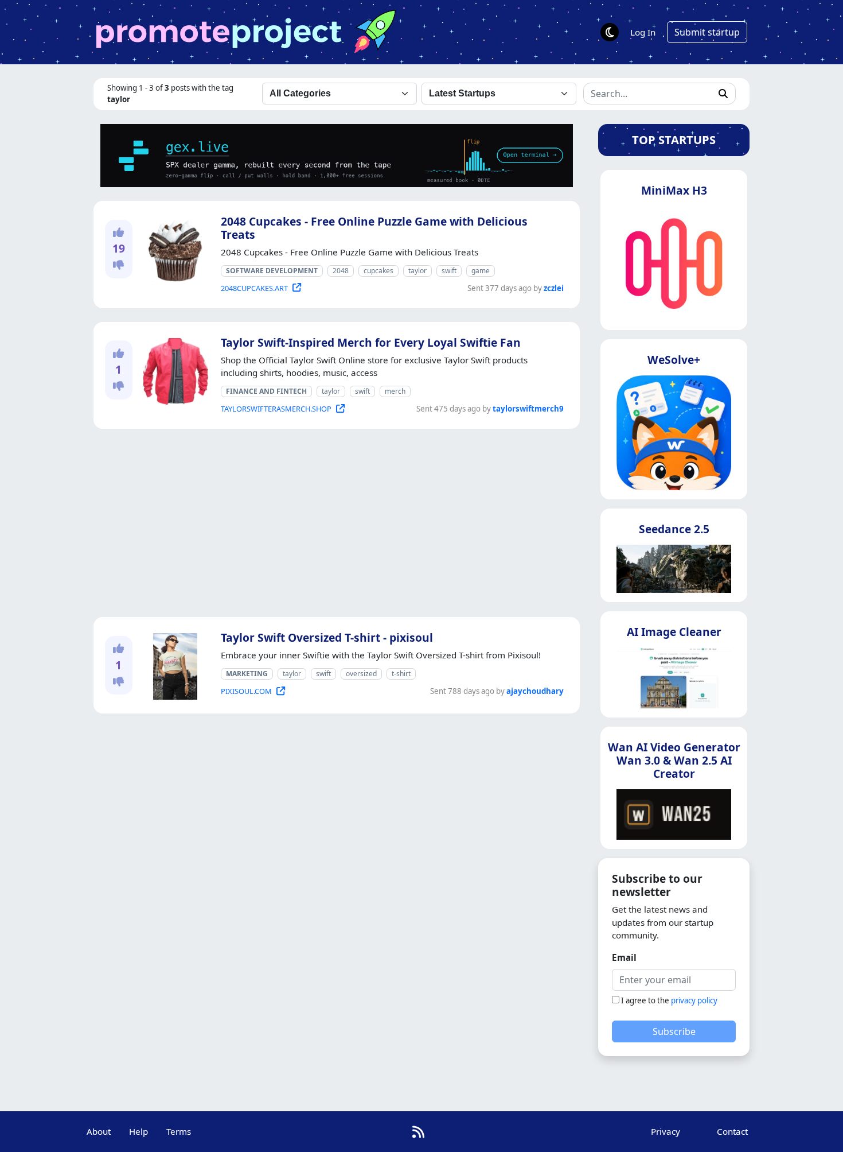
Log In (642, 32)
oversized (361, 673)
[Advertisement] (336, 523)
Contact (732, 1131)
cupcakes (378, 271)
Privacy (665, 1131)
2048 (341, 271)
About (99, 1131)
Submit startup (707, 32)
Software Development (272, 271)
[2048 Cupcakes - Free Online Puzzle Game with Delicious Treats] (173, 248)
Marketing (247, 673)
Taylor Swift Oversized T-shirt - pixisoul (327, 637)
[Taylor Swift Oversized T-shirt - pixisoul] (173, 664)
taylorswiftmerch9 (528, 409)
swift (449, 271)
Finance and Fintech (266, 391)
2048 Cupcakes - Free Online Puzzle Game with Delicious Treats (374, 228)
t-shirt (401, 673)
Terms (178, 1131)
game (480, 271)
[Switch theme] (609, 32)
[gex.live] (336, 154)
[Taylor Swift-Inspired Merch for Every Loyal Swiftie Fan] (173, 369)
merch (395, 391)
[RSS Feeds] (418, 1131)
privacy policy (694, 1000)
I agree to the (669, 1000)
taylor (417, 271)
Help (138, 1131)
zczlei (554, 288)
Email (624, 957)
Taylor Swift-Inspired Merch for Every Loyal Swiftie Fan (371, 342)
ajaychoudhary (535, 691)
